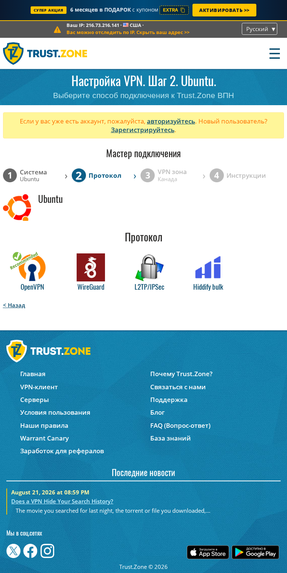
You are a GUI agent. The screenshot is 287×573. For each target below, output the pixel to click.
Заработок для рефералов (62, 450)
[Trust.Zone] (45, 53)
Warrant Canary (44, 438)
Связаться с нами (178, 386)
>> (128, 32)
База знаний (170, 438)
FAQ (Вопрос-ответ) (180, 425)
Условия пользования (55, 412)
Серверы (34, 399)
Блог (157, 412)
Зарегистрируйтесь (143, 129)
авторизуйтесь (171, 121)
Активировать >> (224, 10)
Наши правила (44, 425)
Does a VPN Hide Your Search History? (62, 501)
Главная (33, 373)
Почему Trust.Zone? (181, 373)
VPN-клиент (39, 386)
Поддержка (169, 399)
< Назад (14, 305)
